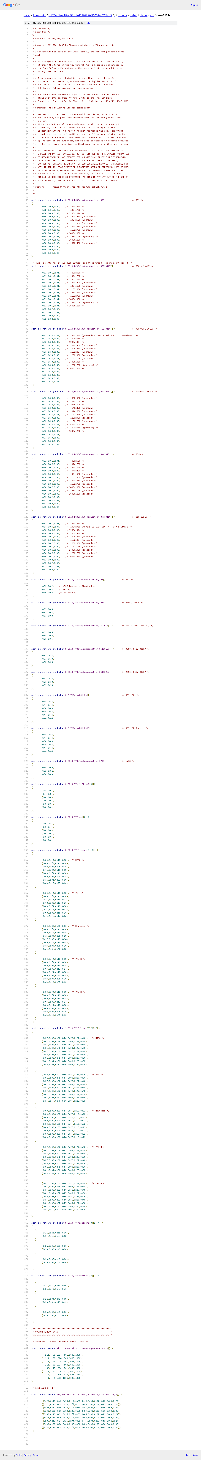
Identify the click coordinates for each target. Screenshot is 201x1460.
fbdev (143, 15)
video (133, 15)
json (195, 1455)
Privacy (27, 1455)
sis (152, 15)
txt (188, 1455)
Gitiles (19, 1455)
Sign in (194, 4)
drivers (122, 15)
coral (27, 15)
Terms (36, 1455)
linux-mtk (39, 15)
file (87, 23)
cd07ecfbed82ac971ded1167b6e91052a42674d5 (80, 15)
